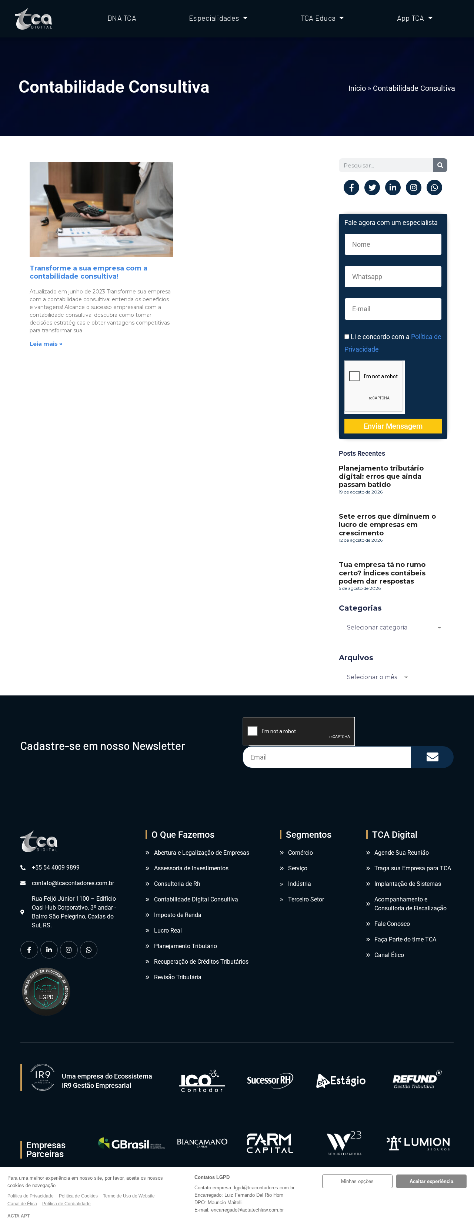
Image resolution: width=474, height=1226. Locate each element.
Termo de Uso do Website (129, 1196)
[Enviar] (432, 757)
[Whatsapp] (434, 187)
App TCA (410, 17)
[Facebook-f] (351, 187)
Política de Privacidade (30, 1196)
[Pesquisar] (440, 165)
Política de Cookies (78, 1196)
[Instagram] (413, 187)
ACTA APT (18, 1216)
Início (357, 88)
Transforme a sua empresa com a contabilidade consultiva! (88, 272)
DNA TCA (121, 17)
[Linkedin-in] (393, 187)
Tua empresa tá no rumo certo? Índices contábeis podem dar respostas (382, 573)
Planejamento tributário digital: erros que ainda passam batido (381, 476)
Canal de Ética (22, 1203)
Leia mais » (46, 343)
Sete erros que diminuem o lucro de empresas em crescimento (387, 524)
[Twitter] (372, 187)
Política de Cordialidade (66, 1203)
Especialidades (214, 17)
